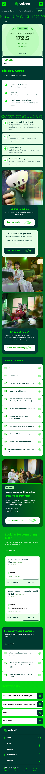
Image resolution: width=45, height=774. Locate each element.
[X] (39, 753)
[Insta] (39, 737)
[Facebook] (39, 745)
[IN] (39, 761)
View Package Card (14, 576)
